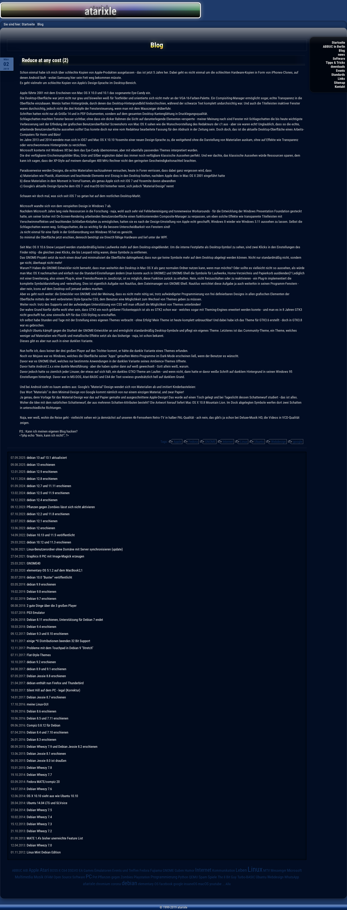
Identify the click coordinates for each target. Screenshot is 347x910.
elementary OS (148, 884)
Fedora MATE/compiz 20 (43, 782)
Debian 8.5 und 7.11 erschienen (47, 718)
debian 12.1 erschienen (42, 521)
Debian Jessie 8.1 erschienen (46, 754)
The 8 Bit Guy (227, 877)
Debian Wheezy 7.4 (39, 817)
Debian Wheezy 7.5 (39, 810)
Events (340, 71)
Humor (189, 870)
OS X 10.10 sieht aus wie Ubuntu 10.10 (52, 796)
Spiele (212, 877)
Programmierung (164, 877)
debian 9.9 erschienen (41, 584)
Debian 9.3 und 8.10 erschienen (47, 634)
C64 (64, 870)
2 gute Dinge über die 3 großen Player (52, 606)
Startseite (338, 43)
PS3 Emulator (36, 613)
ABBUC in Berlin (334, 47)
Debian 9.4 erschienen (41, 627)
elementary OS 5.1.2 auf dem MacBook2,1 (55, 570)
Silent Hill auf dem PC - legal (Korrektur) (53, 690)
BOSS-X (55, 870)
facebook (165, 884)
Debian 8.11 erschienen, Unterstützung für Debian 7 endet (65, 620)
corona (116, 884)
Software (339, 59)
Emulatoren (102, 870)
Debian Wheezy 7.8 (39, 768)
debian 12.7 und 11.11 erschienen (49, 486)
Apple (177, 442)
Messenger (278, 870)
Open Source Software (69, 877)
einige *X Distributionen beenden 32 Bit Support (58, 641)
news (341, 55)
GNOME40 (33, 563)
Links (341, 79)
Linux (243, 442)
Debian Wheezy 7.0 (39, 845)
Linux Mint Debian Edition (44, 852)
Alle (228, 884)
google (297, 442)
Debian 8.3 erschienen (41, 740)
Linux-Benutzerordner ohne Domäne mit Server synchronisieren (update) (75, 549)
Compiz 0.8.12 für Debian (43, 725)
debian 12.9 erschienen (42, 472)
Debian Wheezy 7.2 (39, 831)
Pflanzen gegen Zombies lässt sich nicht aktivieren (61, 507)
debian (129, 883)
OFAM (48, 877)
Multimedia (24, 877)
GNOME (210, 442)
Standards (338, 75)
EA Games (86, 870)
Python (183, 877)
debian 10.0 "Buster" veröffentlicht (49, 577)
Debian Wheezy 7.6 (39, 789)
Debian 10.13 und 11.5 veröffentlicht (51, 535)
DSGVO (73, 870)
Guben (179, 870)
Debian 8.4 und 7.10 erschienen (47, 732)
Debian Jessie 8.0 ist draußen (46, 761)
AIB (25, 870)
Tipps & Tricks (335, 63)
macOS (203, 884)
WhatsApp (291, 877)
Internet (228, 442)
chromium (103, 884)
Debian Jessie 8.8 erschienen (46, 676)
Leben (241, 870)
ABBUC (17, 870)
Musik (38, 877)
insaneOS (190, 884)
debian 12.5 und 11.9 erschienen (48, 493)
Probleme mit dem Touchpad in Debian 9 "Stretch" (60, 648)
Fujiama (156, 870)
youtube (215, 884)
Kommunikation (223, 870)
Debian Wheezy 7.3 (39, 824)
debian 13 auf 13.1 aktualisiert (47, 458)
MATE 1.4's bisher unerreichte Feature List (55, 838)
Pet (95, 877)
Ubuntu (259, 442)
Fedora (193, 442)
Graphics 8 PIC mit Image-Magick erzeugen (55, 556)
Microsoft (294, 870)
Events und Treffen (125, 870)
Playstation (142, 877)
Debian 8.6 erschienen (41, 711)
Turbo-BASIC (246, 877)
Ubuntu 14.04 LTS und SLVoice (47, 803)
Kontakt (340, 87)
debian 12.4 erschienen (42, 500)
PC (89, 876)
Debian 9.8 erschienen (41, 592)
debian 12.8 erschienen (42, 479)
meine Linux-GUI (37, 704)
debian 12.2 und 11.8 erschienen (48, 514)
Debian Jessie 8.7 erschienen (46, 697)
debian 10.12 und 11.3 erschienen (49, 542)
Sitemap (339, 83)
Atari (44, 870)
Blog (342, 51)
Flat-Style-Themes (39, 655)
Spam (203, 877)
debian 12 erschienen (41, 528)
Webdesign (278, 442)
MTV (266, 870)
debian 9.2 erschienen (41, 662)
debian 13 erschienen (41, 465)
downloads (338, 67)
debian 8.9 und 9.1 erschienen (46, 669)
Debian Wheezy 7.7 (39, 775)
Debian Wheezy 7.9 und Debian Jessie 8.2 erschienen (62, 747)
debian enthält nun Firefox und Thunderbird (55, 683)
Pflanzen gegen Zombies (115, 877)
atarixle (89, 883)
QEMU (193, 877)
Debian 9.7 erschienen (41, 599)
